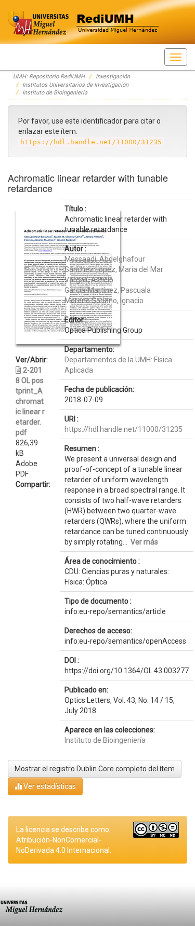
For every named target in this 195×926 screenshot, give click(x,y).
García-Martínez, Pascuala (107, 290)
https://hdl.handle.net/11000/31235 (123, 429)
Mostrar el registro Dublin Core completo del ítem (95, 769)
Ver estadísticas (49, 786)
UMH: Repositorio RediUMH (49, 76)
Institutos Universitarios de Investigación (75, 84)
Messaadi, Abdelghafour (104, 259)
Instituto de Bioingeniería (54, 92)
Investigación (113, 76)
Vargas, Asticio (88, 280)
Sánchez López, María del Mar (113, 269)
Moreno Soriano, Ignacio (104, 300)
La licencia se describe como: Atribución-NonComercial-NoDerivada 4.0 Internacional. (63, 839)
